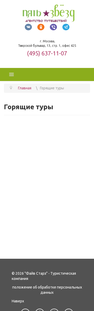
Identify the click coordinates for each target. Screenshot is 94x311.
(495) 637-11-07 (47, 53)
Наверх (18, 301)
